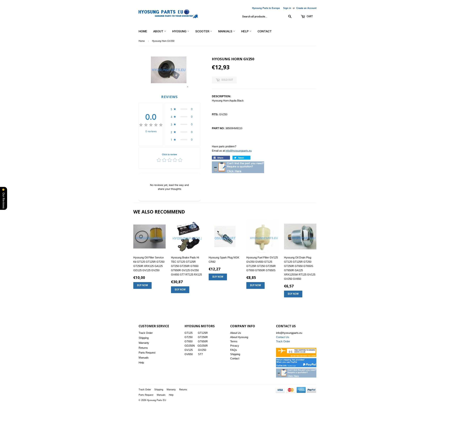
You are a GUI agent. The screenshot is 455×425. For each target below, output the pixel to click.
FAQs (233, 349)
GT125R (203, 332)
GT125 (188, 332)
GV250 (202, 349)
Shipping (144, 337)
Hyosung (179, 31)
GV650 (188, 354)
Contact (265, 31)
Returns (143, 347)
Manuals (225, 31)
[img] (151, 125)
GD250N (189, 345)
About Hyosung (239, 337)
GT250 (188, 337)
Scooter (202, 31)
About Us (235, 332)
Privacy (234, 345)
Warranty (144, 342)
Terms (233, 341)
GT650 (188, 341)
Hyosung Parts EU (156, 400)
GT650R (203, 341)
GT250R (203, 337)
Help (245, 31)
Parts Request (147, 352)
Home (143, 31)
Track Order (146, 332)
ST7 (200, 354)
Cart (309, 16)
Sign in (287, 8)
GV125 (188, 349)
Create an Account (306, 8)
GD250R (202, 345)
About (158, 31)
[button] (182, 109)
